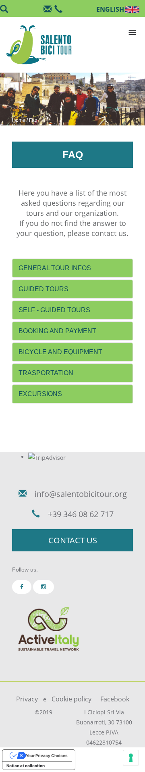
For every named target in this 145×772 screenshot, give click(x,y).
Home (18, 120)
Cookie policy (71, 699)
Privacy (27, 699)
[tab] (72, 268)
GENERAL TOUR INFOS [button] (55, 268)
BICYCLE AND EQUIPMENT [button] (60, 351)
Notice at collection (25, 765)
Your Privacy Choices (47, 755)
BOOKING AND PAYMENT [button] (57, 331)
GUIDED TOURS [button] (43, 289)
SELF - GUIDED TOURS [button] (54, 310)
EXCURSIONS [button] (40, 393)
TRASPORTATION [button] (46, 372)
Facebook (114, 699)
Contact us (72, 540)
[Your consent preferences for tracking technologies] (131, 758)
